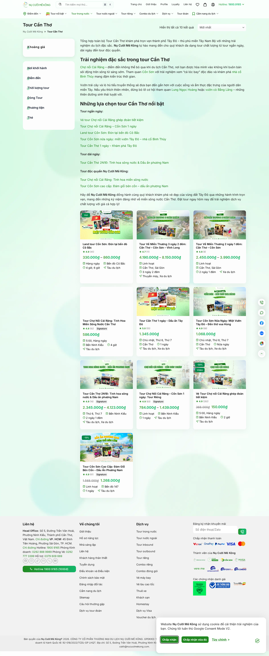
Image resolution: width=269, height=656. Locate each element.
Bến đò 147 (111, 486)
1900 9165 (53, 547)
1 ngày (164, 344)
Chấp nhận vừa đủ (195, 639)
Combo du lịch (147, 13)
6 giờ (97, 267)
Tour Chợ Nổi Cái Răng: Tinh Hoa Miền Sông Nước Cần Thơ (104, 322)
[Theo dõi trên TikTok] (37, 561)
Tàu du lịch (113, 267)
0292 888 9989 (42, 551)
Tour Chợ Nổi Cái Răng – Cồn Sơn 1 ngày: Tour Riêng (161, 395)
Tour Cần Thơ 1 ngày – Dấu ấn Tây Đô (161, 322)
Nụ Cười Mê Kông (33, 31)
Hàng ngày (93, 263)
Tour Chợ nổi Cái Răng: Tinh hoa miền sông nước (114, 179)
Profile (164, 4)
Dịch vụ (166, 13)
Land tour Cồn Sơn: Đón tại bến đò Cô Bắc (109, 133)
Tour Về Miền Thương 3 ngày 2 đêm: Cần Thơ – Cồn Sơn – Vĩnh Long (162, 245)
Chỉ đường (42, 539)
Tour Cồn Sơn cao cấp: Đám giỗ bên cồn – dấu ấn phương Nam (124, 186)
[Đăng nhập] (213, 5)
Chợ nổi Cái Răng (92, 67)
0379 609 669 (53, 556)
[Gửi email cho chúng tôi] (43, 561)
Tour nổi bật (57, 13)
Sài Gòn (160, 267)
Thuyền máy (150, 276)
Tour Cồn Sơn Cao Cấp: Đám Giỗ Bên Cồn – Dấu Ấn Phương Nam (104, 468)
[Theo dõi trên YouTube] (55, 561)
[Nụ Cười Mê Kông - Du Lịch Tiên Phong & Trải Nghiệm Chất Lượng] (36, 4)
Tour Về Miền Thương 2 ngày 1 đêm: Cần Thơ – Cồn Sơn (219, 245)
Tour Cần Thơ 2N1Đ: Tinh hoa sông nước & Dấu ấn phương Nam (124, 162)
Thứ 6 (159, 340)
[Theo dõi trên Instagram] (31, 561)
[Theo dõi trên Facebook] (25, 561)
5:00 (89, 340)
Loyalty (176, 4)
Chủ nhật (148, 340)
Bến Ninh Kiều (95, 344)
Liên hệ (188, 4)
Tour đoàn (182, 13)
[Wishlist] (197, 5)
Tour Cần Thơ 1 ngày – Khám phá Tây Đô (108, 146)
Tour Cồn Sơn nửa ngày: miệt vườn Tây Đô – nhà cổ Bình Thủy (123, 139)
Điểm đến (32, 13)
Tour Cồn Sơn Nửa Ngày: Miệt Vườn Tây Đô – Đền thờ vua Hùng (218, 322)
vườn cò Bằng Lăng (219, 89)
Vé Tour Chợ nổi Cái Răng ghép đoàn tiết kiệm (219, 395)
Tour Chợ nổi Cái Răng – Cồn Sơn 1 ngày (108, 126)
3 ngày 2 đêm (151, 271)
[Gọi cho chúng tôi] (49, 561)
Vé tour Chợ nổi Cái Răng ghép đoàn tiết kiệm (111, 120)
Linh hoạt (148, 263)
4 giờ (89, 267)
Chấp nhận (169, 639)
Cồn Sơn (148, 72)
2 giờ (227, 417)
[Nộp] (60, 4)
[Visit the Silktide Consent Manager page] (257, 641)
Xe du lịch (166, 276)
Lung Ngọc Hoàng (184, 89)
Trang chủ (136, 4)
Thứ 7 (168, 340)
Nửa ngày (223, 344)
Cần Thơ (148, 267)
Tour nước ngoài (105, 13)
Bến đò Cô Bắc (116, 263)
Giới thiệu (151, 4)
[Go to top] (262, 353)
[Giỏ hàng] (205, 5)
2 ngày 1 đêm (207, 271)
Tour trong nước (80, 13)
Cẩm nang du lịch (205, 13)
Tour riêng (127, 13)
